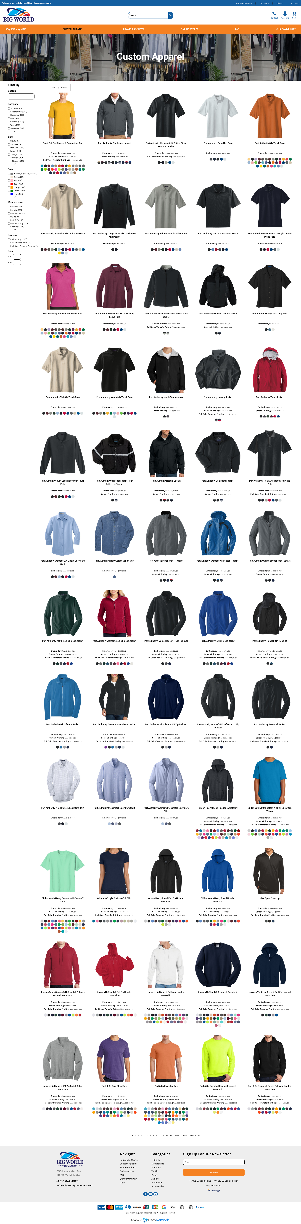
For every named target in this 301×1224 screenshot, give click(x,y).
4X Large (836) (17, 161)
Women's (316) (17, 122)
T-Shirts (155, 1159)
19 (167, 1135)
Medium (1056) (17, 147)
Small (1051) (15, 144)
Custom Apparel (128, 1163)
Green (16, 190)
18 (163, 1135)
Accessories (157, 1186)
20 (171, 1135)
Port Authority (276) (19, 223)
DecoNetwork (156, 1220)
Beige (16, 177)
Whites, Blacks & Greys (25, 174)
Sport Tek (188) (17, 226)
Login (122, 1182)
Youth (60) (15, 125)
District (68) (16, 210)
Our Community (128, 1178)
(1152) (27, 173)
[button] (74, 29)
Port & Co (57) (16, 220)
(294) (19, 190)
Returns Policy (214, 1185)
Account (295, 3)
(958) (19, 194)
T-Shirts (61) (16, 108)
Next (177, 1135)
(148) (19, 187)
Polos (154, 1175)
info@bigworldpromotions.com (37, 3)
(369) (18, 184)
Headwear (156, 1182)
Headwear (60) (17, 115)
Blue (16, 194)
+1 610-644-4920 (244, 3)
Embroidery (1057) (18, 239)
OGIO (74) (14, 217)
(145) (19, 177)
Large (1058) (16, 151)
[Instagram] (150, 1194)
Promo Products (128, 1167)
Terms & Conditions (200, 1180)
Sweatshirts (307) (18, 111)
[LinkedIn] (155, 1194)
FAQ (122, 1175)
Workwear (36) (17, 128)
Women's (156, 1167)
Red (15, 184)
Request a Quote (129, 1159)
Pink (16, 180)
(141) (18, 180)
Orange (17, 187)
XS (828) (14, 141)
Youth (154, 1171)
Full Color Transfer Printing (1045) (25, 246)
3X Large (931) (17, 157)
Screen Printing (56, 156)
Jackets (155, 1178)
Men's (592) (15, 118)
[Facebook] (145, 1194)
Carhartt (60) (16, 207)
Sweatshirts (157, 1163)
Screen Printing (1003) (20, 243)
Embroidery (56, 153)
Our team (264, 3)
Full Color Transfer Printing (56, 160)
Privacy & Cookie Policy (226, 1180)
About (280, 3)
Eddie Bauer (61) (17, 213)
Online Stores (127, 1171)
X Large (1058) (16, 154)
